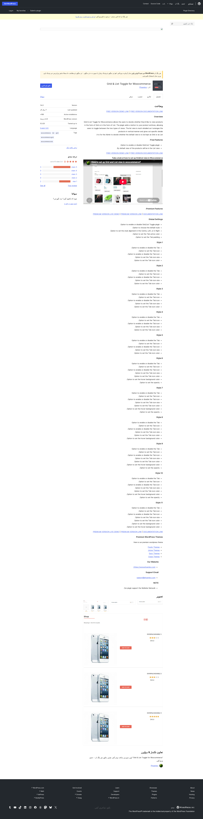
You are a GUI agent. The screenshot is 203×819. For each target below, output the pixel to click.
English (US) (44, 128)
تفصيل (158, 97)
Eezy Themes (154, 553)
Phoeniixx (143, 87)
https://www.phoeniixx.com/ (144, 567)
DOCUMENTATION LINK (153, 214)
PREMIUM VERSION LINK (131, 214)
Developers (115, 794)
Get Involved (77, 788)
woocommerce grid (47, 137)
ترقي (131, 97)
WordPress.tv (113, 798)
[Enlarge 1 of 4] (160, 603)
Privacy (192, 798)
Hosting (192, 794)
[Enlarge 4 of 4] (160, 616)
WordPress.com (37, 788)
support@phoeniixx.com (146, 578)
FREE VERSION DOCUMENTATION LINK (146, 111)
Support (116, 791)
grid (57, 133)
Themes (154, 791)
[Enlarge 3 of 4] (106, 603)
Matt (41, 791)
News (193, 791)
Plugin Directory (189, 11)
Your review (72, 186)
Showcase (153, 788)
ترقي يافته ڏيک (71, 148)
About (192, 788)
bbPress (40, 794)
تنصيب (140, 97)
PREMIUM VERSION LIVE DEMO (106, 214)
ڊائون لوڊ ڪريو (46, 85)
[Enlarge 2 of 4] (133, 603)
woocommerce (46, 133)
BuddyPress (39, 798)
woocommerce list (47, 141)
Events (79, 791)
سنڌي (172, 807)
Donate (78, 794)
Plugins (154, 794)
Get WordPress (10, 4)
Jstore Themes (154, 550)
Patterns (154, 798)
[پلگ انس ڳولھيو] (172, 24)
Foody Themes (154, 547)
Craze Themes (154, 557)
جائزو (149, 97)
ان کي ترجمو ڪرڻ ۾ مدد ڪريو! (85, 17)
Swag (79, 798)
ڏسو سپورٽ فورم (70, 204)
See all (42, 186)
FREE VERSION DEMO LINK (117, 111)
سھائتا (42, 97)
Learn (117, 788)
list (53, 133)
